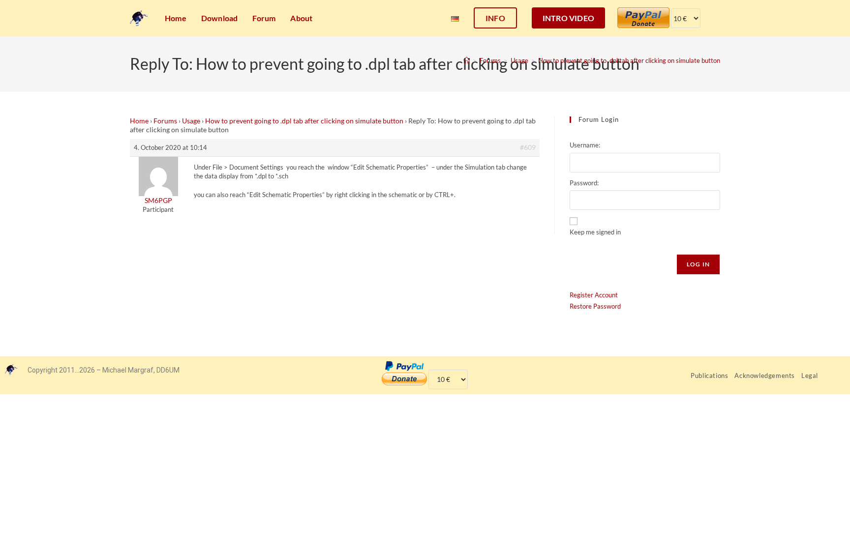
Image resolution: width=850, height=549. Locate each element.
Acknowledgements (764, 375)
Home (139, 120)
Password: (584, 183)
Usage (191, 120)
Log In (698, 264)
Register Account (594, 295)
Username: (585, 145)
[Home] (466, 60)
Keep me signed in (595, 232)
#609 (528, 147)
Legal (809, 375)
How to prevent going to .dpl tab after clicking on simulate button (629, 60)
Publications (709, 375)
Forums (165, 120)
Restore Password (595, 306)
